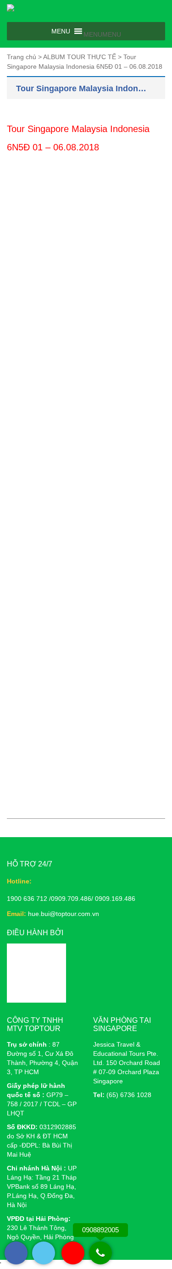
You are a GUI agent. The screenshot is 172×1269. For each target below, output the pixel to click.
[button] (102, 34)
